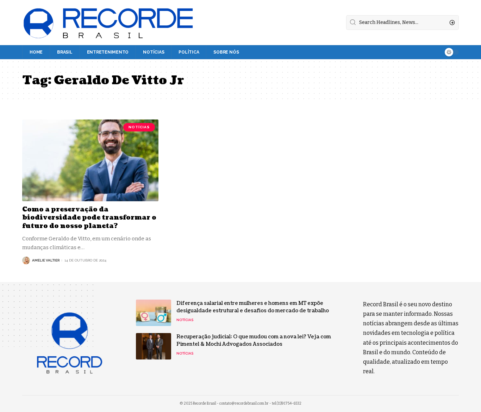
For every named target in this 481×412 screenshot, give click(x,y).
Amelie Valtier (46, 260)
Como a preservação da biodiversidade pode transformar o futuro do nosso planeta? (89, 217)
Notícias (139, 127)
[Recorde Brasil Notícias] (109, 22)
